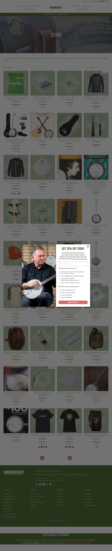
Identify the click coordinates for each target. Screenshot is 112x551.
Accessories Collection (79, 259)
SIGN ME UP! (73, 302)
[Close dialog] (88, 246)
